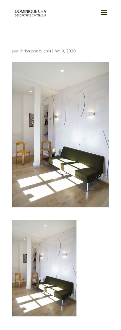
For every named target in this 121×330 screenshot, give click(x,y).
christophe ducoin (35, 51)
